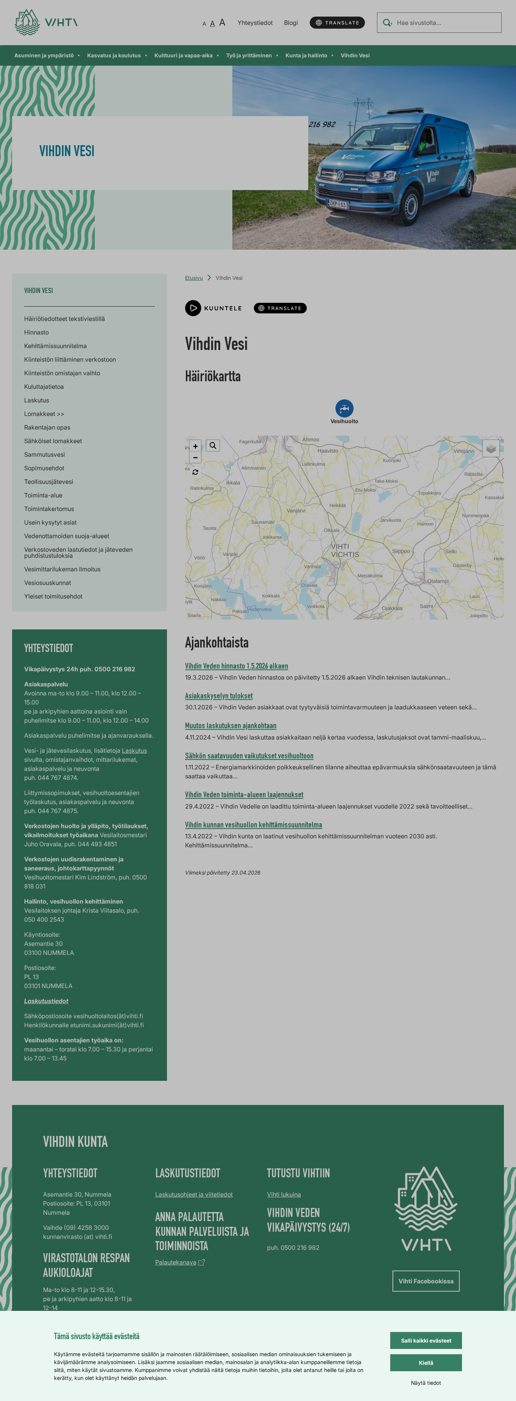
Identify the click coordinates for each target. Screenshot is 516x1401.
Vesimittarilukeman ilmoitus (62, 569)
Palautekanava (175, 1262)
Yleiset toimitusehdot (53, 596)
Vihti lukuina (284, 1194)
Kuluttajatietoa (44, 386)
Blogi (291, 22)
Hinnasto (36, 332)
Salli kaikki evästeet (426, 1340)
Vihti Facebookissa (426, 1281)
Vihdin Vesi (355, 55)
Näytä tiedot (426, 1383)
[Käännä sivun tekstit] (337, 23)
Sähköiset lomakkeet (53, 441)
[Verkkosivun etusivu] (45, 22)
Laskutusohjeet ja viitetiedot (194, 1194)
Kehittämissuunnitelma (55, 346)
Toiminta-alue (43, 495)
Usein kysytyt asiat (50, 522)
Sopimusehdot (44, 468)
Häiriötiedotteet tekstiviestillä (64, 318)
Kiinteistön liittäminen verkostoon (70, 359)
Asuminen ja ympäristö (44, 55)
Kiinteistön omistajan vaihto (62, 373)
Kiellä (426, 1363)
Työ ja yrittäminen (249, 55)
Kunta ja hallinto (306, 55)
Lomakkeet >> (44, 413)
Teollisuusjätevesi (48, 481)
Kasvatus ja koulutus (114, 55)
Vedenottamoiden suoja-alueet (66, 536)
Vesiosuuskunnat (47, 582)
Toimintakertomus (49, 509)
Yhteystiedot (255, 22)
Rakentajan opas (47, 427)
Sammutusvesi (44, 454)
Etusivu (194, 278)
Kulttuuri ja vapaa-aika (183, 55)
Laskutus (36, 400)
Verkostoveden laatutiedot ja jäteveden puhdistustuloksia (78, 552)
